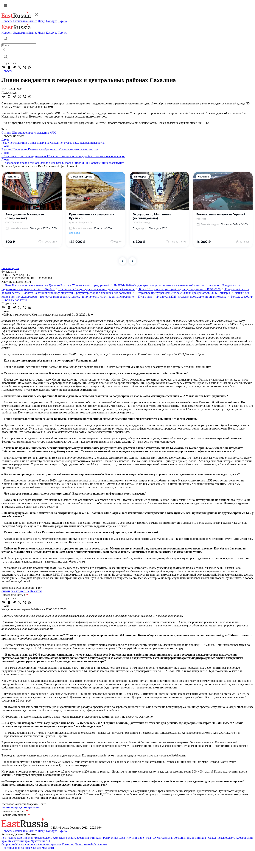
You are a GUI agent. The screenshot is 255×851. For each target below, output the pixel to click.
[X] (19, 67)
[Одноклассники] (9, 67)
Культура (51, 21)
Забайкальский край (89, 837)
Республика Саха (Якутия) (120, 837)
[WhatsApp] (30, 67)
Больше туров (10, 268)
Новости (7, 21)
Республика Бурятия (14, 837)
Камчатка (36, 591)
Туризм (62, 21)
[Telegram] (14, 67)
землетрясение (20, 591)
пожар (27, 807)
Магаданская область (170, 837)
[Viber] (24, 67)
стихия (5, 591)
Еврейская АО (147, 837)
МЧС (53, 132)
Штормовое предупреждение (30, 132)
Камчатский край (19, 841)
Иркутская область (40, 837)
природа (16, 807)
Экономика (20, 21)
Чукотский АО (40, 841)
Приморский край (195, 837)
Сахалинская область (221, 837)
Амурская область (64, 837)
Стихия (6, 132)
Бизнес (32, 21)
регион (5, 807)
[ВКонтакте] (3, 67)
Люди (41, 21)
